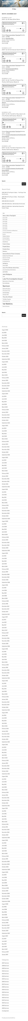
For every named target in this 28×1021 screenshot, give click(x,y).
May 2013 (4, 752)
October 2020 (5, 516)
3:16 (3, 213)
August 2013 (5, 744)
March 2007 (5, 949)
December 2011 (5, 797)
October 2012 (5, 771)
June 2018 (4, 590)
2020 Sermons (5, 992)
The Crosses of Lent (6, 290)
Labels (4, 276)
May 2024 (4, 401)
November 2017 (5, 609)
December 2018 (5, 574)
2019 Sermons (5, 989)
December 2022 (5, 446)
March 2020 (5, 534)
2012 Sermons (5, 971)
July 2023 (4, 428)
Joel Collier (5, 271)
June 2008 (4, 909)
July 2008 (4, 906)
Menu (14, 9)
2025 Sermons (5, 1005)
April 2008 (4, 914)
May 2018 (4, 593)
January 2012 (5, 795)
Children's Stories (6, 236)
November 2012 (5, 768)
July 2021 (4, 492)
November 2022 (5, 449)
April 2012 (4, 787)
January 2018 (5, 603)
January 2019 (5, 571)
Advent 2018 (5, 223)
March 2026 (5, 343)
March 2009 (5, 885)
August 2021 (5, 489)
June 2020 (4, 526)
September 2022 (6, 454)
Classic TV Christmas (6, 239)
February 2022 (5, 473)
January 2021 (5, 508)
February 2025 (5, 377)
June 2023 (4, 431)
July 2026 (4, 332)
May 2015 (4, 688)
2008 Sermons (5, 965)
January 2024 (5, 412)
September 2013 (6, 742)
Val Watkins (8, 304)
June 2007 (4, 941)
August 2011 (5, 808)
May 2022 (4, 465)
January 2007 (5, 954)
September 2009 (6, 869)
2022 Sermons (5, 997)
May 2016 (4, 656)
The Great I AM (5, 294)
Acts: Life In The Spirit (9, 215)
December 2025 (6, 351)
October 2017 (5, 611)
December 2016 (5, 638)
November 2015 (5, 672)
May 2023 (4, 433)
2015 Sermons (5, 979)
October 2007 (5, 930)
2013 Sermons (5, 973)
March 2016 (4, 662)
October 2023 (5, 420)
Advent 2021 (5, 225)
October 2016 (5, 643)
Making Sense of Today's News (8, 281)
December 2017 (5, 606)
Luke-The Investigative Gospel (13, 279)
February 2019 (5, 569)
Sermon (6, 286)
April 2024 (4, 404)
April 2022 (4, 468)
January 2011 (5, 827)
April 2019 (4, 563)
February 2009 (5, 888)
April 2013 (4, 755)
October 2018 (5, 579)
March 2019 (4, 566)
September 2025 (6, 359)
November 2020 (6, 513)
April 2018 (4, 595)
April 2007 (4, 946)
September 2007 (6, 933)
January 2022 (5, 476)
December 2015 (5, 670)
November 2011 (5, 800)
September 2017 (6, 614)
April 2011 (4, 819)
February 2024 (5, 409)
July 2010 (4, 843)
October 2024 (5, 388)
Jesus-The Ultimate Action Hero (11, 267)
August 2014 (5, 712)
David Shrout (5, 241)
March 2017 (4, 630)
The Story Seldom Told (6, 301)
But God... (4, 234)
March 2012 (4, 789)
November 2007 (6, 928)
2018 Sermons (5, 987)
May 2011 (4, 816)
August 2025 (5, 361)
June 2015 (4, 686)
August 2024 (5, 393)
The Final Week (6, 292)
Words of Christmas (6, 306)
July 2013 (4, 747)
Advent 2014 (5, 217)
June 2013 (4, 750)
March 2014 (4, 726)
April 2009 (4, 882)
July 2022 (4, 460)
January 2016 (5, 667)
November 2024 (6, 385)
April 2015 (4, 691)
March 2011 (4, 821)
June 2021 (4, 494)
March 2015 (4, 694)
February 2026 (5, 345)
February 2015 (5, 696)
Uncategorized (5, 1010)
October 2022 (5, 452)
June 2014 (4, 718)
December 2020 (6, 510)
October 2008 (5, 898)
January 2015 (5, 699)
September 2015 (6, 678)
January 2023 (5, 444)
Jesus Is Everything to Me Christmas (9, 269)
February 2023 (5, 441)
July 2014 (4, 715)
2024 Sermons (5, 1002)
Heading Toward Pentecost (8, 255)
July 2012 (4, 779)
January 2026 (5, 348)
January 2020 (5, 539)
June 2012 (4, 781)
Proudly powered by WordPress (8, 1017)
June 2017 (4, 622)
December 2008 (6, 893)
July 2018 (4, 587)
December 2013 (5, 734)
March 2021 (4, 502)
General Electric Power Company (11, 253)
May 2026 (4, 337)
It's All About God (6, 259)
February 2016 (5, 664)
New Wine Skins (10, 38)
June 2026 (4, 335)
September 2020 (6, 518)
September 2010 (6, 837)
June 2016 (4, 654)
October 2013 (5, 739)
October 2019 (5, 547)
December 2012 (5, 765)
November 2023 (6, 417)
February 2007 (5, 951)
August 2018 (5, 585)
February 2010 (5, 856)
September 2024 (6, 391)
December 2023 (6, 415)
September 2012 (6, 773)
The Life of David (7, 297)
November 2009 (6, 864)
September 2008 (6, 901)
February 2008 (5, 920)
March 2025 (5, 375)
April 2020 (4, 532)
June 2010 (4, 845)
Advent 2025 (5, 228)
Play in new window (10, 35)
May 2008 (4, 912)
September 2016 (6, 646)
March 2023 (5, 438)
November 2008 (6, 896)
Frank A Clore (6, 244)
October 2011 (5, 803)
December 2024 (6, 383)
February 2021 (5, 505)
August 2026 (5, 329)
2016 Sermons (5, 981)
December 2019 (5, 542)
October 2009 (5, 866)
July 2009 (4, 874)
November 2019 (5, 545)
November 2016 (5, 640)
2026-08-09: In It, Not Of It (8, 201)
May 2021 (4, 497)
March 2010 (4, 853)
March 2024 (5, 407)
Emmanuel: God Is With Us (12, 68)
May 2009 (4, 880)
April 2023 (4, 436)
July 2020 (4, 524)
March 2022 (4, 470)
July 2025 (4, 364)
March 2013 (4, 757)
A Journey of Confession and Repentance (10, 230)
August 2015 (5, 680)
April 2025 (4, 372)
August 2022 (5, 457)
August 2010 (5, 840)
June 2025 (4, 367)
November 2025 (6, 353)
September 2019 (6, 550)
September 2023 (6, 423)
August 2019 (5, 553)
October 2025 (5, 356)
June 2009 (4, 877)
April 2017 (4, 627)
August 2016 (5, 648)
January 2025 (5, 380)
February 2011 (5, 824)
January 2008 (5, 922)
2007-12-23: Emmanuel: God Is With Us (14, 50)
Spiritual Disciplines (6, 288)
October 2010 (5, 835)
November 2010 (5, 832)
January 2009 (5, 890)
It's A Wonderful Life (6, 261)
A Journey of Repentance (7, 232)
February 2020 (5, 537)
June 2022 (4, 462)
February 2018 (5, 601)
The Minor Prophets (7, 299)
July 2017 (4, 619)
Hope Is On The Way (6, 257)
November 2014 (5, 704)
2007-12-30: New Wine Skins (11, 19)
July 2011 (4, 811)
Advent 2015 (5, 219)
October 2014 (5, 707)
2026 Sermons (5, 1008)
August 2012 (5, 776)
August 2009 (5, 872)
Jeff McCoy (5, 263)
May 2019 (4, 561)
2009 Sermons (5, 968)
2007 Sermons (5, 963)
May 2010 (4, 848)
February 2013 (5, 760)
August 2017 (5, 617)
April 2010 (4, 850)
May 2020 (4, 529)
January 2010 (5, 858)
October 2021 (5, 484)
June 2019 (4, 558)
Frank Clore (6, 246)
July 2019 (4, 555)
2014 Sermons (5, 976)
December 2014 (5, 702)
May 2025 (4, 369)
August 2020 (5, 521)
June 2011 (4, 813)
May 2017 (4, 625)
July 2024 (4, 396)
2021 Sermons (5, 995)
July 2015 (4, 683)
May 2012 (4, 784)
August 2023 (5, 425)
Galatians (5, 251)
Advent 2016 (5, 221)
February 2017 (5, 632)
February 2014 (5, 728)
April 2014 (4, 723)
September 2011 (6, 805)
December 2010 (5, 829)
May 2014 (4, 720)
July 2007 (4, 938)
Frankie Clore (6, 249)
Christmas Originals (6, 238)
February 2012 (5, 792)
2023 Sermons (5, 1000)
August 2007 (5, 936)
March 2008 (5, 917)
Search (3, 181)
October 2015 (5, 675)
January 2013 (5, 763)
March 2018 (4, 598)
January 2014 (5, 731)
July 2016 (4, 651)
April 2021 (4, 500)
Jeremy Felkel (5, 265)
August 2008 (5, 904)
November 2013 (5, 736)
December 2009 (6, 861)
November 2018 (5, 577)
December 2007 (6, 925)
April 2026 (4, 340)
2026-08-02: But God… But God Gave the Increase (13, 203)
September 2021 (6, 486)
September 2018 (6, 582)
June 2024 (4, 399)
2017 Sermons (5, 984)
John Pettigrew (7, 274)
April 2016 (4, 659)
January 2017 (5, 635)
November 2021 (5, 481)
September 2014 (6, 710)
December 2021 (5, 478)
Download (18, 35)
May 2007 (4, 944)
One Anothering (6, 283)
